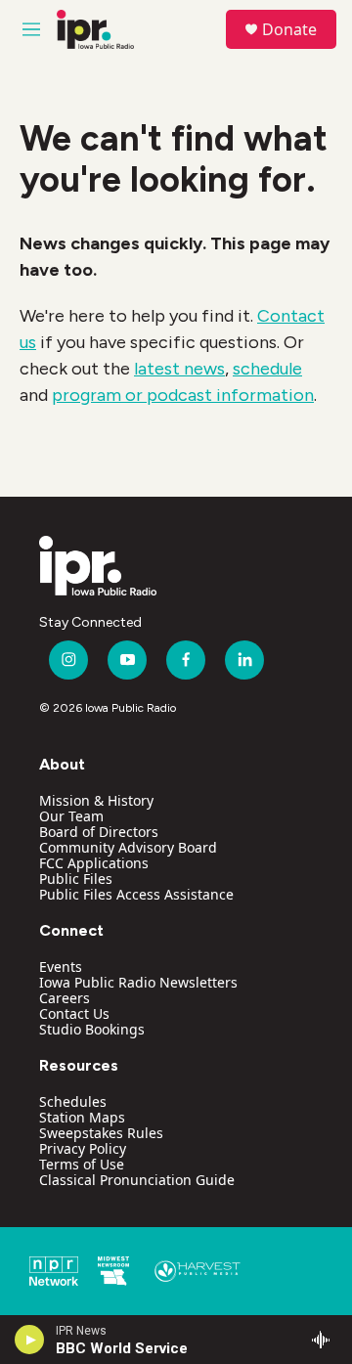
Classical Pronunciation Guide (137, 1179)
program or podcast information (183, 395)
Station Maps (82, 1117)
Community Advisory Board (128, 847)
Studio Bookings (92, 1029)
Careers (64, 998)
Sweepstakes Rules (101, 1132)
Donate (289, 29)
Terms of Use (81, 1164)
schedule (267, 368)
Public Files (75, 878)
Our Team (71, 816)
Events (60, 966)
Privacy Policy (82, 1148)
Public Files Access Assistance (136, 894)
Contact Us (74, 1013)
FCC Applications (94, 863)
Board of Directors (98, 831)
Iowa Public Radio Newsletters (138, 982)
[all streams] (326, 1339)
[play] (30, 1339)
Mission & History (96, 800)
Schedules (73, 1101)
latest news (179, 368)
